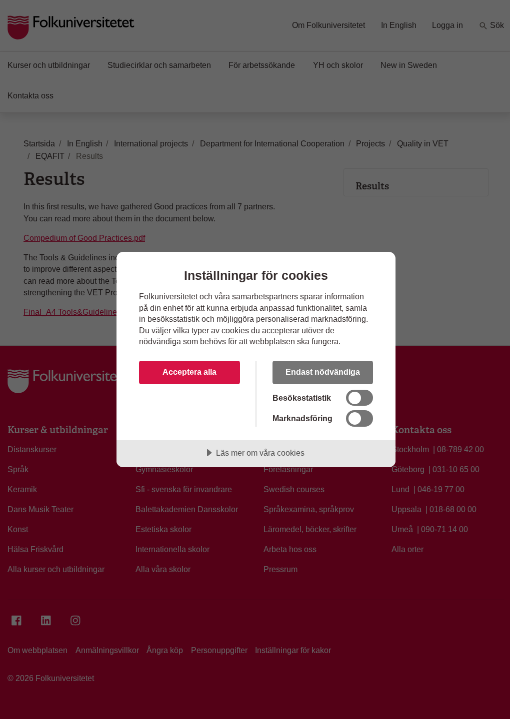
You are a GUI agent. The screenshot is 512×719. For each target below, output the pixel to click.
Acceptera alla (189, 371)
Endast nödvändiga (323, 371)
